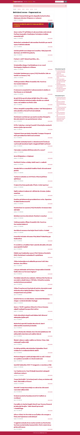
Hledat (65, 1)
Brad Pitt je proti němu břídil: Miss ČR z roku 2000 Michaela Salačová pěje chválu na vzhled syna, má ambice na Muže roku (31, 100)
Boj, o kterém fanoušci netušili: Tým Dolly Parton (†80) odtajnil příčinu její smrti (61, 72)
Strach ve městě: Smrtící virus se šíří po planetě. (28, 25)
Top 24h (23, 9)
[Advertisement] (60, 37)
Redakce (34, 1)
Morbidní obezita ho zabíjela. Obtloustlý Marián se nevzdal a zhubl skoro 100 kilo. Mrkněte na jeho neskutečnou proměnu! (33, 280)
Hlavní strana (25, 1)
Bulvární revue (30, 1)
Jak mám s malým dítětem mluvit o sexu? (29, 150)
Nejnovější (14, 9)
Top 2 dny (27, 9)
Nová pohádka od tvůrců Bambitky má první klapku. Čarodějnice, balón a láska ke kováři (61, 90)
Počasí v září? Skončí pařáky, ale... (27, 59)
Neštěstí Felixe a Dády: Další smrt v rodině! (30, 162)
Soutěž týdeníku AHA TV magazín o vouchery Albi (32, 365)
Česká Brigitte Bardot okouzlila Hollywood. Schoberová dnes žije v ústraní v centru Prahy (61, 86)
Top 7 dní (35, 9)
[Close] (66, 6)
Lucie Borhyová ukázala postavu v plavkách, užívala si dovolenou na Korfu (61, 99)
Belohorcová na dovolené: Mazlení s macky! (30, 216)
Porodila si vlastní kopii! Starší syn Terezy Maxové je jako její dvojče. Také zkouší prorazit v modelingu (33, 406)
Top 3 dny (31, 9)
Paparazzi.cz (18, 1)
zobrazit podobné (50, 20)
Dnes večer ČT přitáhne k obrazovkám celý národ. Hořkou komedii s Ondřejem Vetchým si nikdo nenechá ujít (33, 34)
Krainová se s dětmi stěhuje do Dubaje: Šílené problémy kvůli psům (61, 114)
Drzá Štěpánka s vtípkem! (24, 156)
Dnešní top (19, 9)
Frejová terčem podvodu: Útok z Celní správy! (31, 185)
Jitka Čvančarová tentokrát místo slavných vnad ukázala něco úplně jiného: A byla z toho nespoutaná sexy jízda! (33, 290)
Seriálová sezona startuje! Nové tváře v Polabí (31, 230)
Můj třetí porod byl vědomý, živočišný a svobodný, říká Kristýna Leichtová (61, 76)
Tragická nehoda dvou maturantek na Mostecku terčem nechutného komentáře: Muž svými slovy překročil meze (32, 425)
